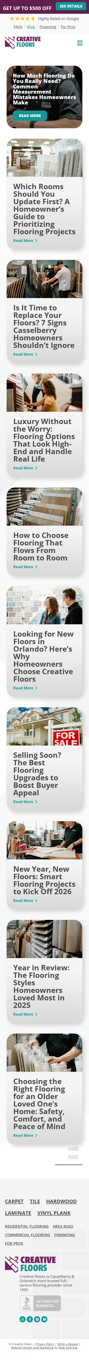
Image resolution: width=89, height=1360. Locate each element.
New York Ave (68, 1348)
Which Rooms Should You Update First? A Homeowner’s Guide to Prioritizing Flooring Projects (44, 209)
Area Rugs (63, 1226)
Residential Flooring (27, 1226)
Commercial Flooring (27, 1234)
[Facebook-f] (30, 1319)
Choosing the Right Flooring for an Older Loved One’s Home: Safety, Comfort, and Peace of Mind (39, 1103)
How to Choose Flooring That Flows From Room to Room (41, 546)
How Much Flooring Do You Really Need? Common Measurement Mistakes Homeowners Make (44, 89)
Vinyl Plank (54, 1212)
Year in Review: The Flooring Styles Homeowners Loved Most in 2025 (41, 986)
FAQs (18, 26)
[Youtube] (44, 1319)
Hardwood (61, 1201)
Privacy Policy (45, 1344)
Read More (30, 115)
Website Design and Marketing (32, 1348)
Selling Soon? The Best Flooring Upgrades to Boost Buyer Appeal (37, 774)
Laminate (18, 1212)
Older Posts (73, 1152)
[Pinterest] (37, 1319)
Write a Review (68, 1344)
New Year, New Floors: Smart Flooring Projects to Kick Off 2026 (44, 880)
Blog (31, 26)
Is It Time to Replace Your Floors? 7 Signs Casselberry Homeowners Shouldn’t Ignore (44, 326)
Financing (48, 26)
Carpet (14, 1201)
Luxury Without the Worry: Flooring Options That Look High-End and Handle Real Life (44, 440)
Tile (35, 1201)
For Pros (68, 26)
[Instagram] (22, 1319)
